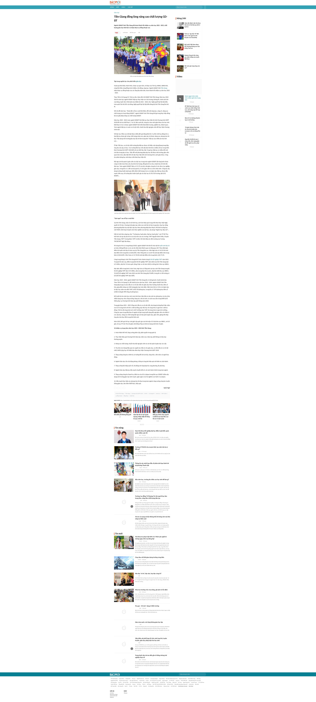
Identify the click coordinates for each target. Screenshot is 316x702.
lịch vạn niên (125, 682)
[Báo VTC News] (187, 102)
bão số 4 (147, 678)
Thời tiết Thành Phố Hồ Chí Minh (159, 684)
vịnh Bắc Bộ (162, 682)
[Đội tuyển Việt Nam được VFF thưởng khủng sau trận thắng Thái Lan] (180, 47)
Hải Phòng (149, 684)
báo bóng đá (128, 684)
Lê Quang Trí (151, 393)
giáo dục (138, 81)
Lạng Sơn (177, 680)
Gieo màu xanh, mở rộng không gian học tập (149, 622)
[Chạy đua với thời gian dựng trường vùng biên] (124, 563)
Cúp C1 (126, 686)
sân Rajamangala (154, 678)
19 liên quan (145, 467)
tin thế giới (171, 680)
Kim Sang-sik (120, 686)
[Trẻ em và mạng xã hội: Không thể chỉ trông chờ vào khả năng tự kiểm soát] (124, 522)
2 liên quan (144, 435)
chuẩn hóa (132, 395)
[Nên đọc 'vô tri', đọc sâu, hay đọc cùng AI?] (124, 579)
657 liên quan (144, 451)
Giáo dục (116, 12)
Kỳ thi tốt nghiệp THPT (155, 259)
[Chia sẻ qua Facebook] (115, 388)
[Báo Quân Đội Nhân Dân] (116, 416)
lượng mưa (191, 684)
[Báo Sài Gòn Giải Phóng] (186, 122)
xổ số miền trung (191, 678)
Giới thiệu (112, 693)
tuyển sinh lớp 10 (164, 246)
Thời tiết (135, 686)
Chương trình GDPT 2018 (137, 393)
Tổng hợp (125, 693)
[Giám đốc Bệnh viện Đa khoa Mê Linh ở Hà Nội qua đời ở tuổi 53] (180, 25)
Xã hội (147, 680)
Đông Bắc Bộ (121, 684)
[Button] (205, 7)
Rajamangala (165, 680)
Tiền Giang (164, 88)
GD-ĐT (145, 393)
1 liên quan (144, 521)
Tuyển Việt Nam (114, 684)
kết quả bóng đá (146, 682)
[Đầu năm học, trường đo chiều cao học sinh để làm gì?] (124, 485)
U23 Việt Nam (174, 686)
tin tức (140, 686)
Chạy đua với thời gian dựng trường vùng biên (149, 557)
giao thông (168, 682)
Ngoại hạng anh (186, 682)
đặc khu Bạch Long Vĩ (123, 680)
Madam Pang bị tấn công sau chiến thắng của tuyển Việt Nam (191, 57)
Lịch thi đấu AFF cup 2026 (155, 680)
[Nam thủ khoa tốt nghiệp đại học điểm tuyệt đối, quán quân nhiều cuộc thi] (124, 436)
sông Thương (162, 678)
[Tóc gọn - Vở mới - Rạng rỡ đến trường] (124, 611)
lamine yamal (194, 682)
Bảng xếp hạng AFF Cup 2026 (195, 680)
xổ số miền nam (158, 686)
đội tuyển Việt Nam (134, 680)
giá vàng (139, 684)
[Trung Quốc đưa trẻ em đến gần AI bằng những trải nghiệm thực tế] (124, 661)
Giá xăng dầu (151, 686)
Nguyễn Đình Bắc (114, 680)
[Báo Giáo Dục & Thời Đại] (116, 32)
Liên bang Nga (114, 682)
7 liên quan (144, 481)
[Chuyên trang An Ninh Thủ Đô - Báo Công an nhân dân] (185, 39)
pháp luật (175, 682)
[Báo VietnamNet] (154, 421)
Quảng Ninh (128, 678)
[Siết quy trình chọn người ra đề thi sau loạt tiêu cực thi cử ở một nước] (161, 408)
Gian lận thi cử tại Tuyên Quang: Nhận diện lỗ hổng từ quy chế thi (141, 417)
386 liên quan (133, 32)
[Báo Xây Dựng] (186, 50)
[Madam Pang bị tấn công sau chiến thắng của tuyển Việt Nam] (180, 57)
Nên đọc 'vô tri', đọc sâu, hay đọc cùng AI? (148, 573)
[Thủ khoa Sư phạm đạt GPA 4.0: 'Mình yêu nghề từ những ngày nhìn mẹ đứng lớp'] (124, 542)
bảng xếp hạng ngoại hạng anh (181, 684)
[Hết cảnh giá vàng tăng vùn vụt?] (180, 68)
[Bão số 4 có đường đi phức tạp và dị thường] (180, 120)
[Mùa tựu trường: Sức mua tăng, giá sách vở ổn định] (124, 595)
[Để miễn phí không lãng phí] (122, 408)
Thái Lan (133, 678)
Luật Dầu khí (141, 680)
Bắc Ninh (197, 684)
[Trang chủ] (115, 2)
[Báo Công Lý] (136, 521)
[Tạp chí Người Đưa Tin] (186, 113)
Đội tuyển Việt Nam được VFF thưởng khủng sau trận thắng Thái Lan (192, 46)
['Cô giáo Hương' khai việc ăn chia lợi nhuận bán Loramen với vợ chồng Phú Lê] (180, 130)
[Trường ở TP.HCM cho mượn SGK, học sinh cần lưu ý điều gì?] (124, 452)
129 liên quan (191, 135)
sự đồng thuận (119, 395)
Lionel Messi (121, 678)
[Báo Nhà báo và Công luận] (137, 500)
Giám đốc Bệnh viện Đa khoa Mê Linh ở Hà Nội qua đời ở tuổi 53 (192, 25)
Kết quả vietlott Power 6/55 (172, 678)
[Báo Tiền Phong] (135, 421)
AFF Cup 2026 (113, 686)
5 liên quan (144, 559)
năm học (158, 393)
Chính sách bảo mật (113, 695)
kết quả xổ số (170, 684)
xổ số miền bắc (184, 680)
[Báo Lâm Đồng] (137, 624)
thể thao (198, 678)
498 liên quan (191, 113)
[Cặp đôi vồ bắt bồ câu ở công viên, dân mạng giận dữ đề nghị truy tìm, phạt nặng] (180, 141)
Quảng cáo (112, 697)
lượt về (119, 682)
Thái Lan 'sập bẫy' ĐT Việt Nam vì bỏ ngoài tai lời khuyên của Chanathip (191, 35)
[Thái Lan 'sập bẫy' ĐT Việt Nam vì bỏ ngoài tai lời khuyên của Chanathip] (180, 36)
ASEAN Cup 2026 (155, 682)
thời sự (143, 684)
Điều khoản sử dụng (113, 694)
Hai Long (180, 682)
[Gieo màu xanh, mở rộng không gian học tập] (124, 627)
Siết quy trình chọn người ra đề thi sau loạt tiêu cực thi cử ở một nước (161, 417)
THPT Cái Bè (164, 393)
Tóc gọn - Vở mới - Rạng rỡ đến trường (147, 606)
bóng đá (145, 686)
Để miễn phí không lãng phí (122, 414)
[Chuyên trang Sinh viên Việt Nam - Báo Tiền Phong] (136, 541)
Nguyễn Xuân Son (140, 678)
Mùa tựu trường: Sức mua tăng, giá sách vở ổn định (151, 590)
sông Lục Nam (166, 686)
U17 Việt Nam (201, 682)
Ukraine (134, 684)
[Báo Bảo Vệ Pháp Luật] (136, 642)
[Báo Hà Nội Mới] (136, 467)
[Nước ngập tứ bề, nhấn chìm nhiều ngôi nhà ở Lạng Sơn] (180, 98)
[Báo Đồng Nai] (136, 608)
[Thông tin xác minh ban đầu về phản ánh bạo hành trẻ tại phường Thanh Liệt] (124, 469)
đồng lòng (126, 395)
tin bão (130, 686)
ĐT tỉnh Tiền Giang (120, 393)
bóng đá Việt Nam (183, 678)
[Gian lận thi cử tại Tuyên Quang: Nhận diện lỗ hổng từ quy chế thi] (142, 408)
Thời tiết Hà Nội (114, 678)
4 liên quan (145, 500)
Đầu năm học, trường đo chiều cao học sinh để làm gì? (152, 479)
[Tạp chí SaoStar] (186, 61)
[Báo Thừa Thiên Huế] (136, 592)
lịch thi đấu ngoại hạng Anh (136, 682)
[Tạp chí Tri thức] (136, 451)
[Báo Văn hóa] (136, 481)
